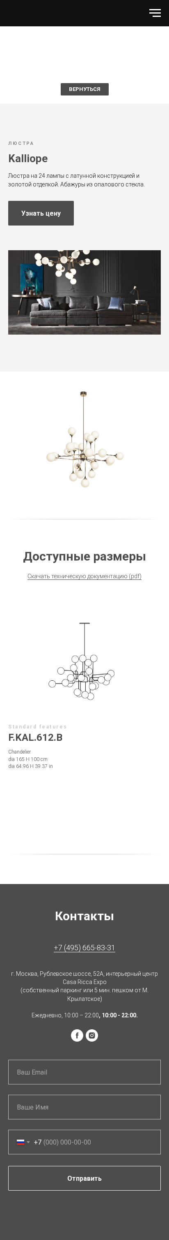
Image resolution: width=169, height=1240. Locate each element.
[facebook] (77, 1035)
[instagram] (92, 1035)
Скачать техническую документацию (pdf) (84, 576)
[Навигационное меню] (155, 13)
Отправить (84, 1178)
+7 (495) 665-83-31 (84, 947)
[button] (41, 213)
